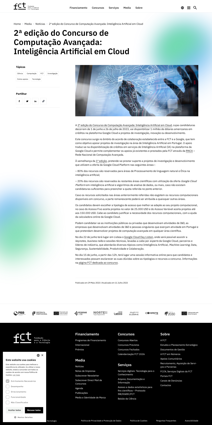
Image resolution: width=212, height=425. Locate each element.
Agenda (79, 388)
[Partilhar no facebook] (20, 101)
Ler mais (16, 375)
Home (17, 24)
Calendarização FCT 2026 (131, 354)
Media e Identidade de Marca (90, 397)
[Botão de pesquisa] (195, 8)
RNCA (189, 150)
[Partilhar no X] (28, 101)
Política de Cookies (138, 420)
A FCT (163, 340)
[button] (24, 417)
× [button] (42, 355)
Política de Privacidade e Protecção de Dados (101, 420)
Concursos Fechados (128, 349)
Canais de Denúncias (171, 380)
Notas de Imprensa (85, 371)
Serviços (114, 7)
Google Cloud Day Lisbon (138, 237)
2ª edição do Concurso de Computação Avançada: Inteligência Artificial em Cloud (96, 24)
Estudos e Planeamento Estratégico (179, 344)
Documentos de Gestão (172, 349)
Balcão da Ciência (127, 398)
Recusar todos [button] (34, 410)
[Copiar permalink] (44, 101)
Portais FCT (166, 376)
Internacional (82, 344)
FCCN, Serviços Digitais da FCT (176, 371)
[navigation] (182, 8)
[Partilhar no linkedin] (36, 101)
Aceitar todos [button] (14, 410)
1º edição (101, 161)
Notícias (40, 24)
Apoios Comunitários (171, 358)
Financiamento (78, 7)
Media (127, 7)
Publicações (81, 392)
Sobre (138, 7)
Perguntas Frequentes (166, 420)
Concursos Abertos (128, 340)
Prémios (79, 349)
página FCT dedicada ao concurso (98, 262)
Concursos (98, 7)
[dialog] (24, 387)
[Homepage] (26, 6)
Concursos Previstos (128, 344)
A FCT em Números (170, 354)
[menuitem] (78, 9)
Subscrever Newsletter (87, 375)
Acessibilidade (191, 420)
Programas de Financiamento (90, 340)
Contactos (165, 385)
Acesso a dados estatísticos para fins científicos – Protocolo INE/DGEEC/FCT (135, 390)
